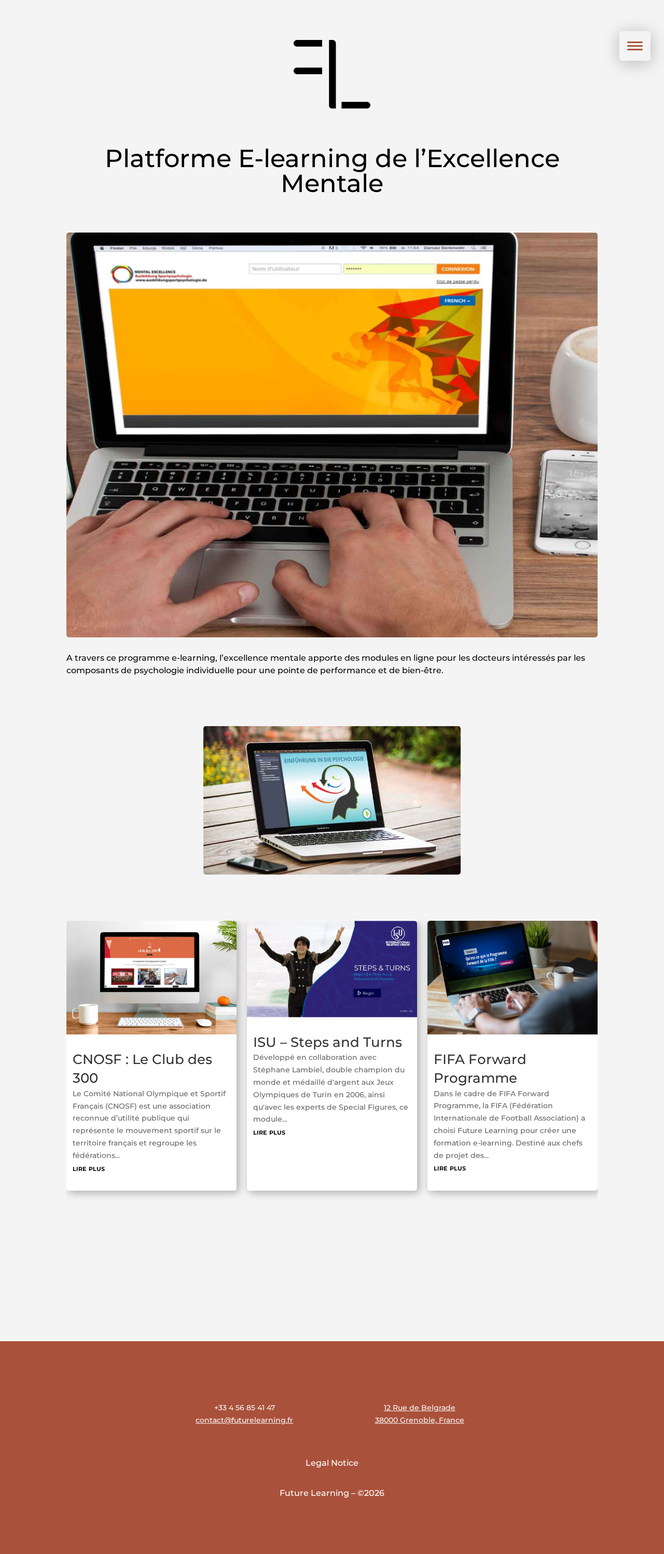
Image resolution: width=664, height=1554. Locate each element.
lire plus (89, 1132)
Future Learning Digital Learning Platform (490, 1078)
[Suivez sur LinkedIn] (577, 1395)
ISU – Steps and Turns (147, 1042)
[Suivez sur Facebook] (611, 1395)
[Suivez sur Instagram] (544, 1395)
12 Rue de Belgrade (419, 1407)
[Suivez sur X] (644, 1395)
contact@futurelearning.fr (244, 1420)
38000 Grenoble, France (419, 1420)
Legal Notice (332, 1463)
